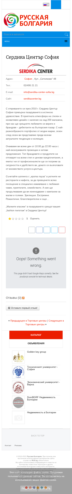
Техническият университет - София (42, 368)
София (28, 78)
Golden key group (36, 352)
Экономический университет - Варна (43, 383)
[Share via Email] (31, 230)
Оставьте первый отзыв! (23, 307)
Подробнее (29, 488)
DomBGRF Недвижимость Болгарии (41, 398)
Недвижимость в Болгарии (41, 412)
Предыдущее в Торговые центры (27, 320)
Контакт (8, 445)
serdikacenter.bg (32, 98)
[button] (55, 4)
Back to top (37, 436)
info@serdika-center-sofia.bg (39, 92)
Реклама (18, 445)
